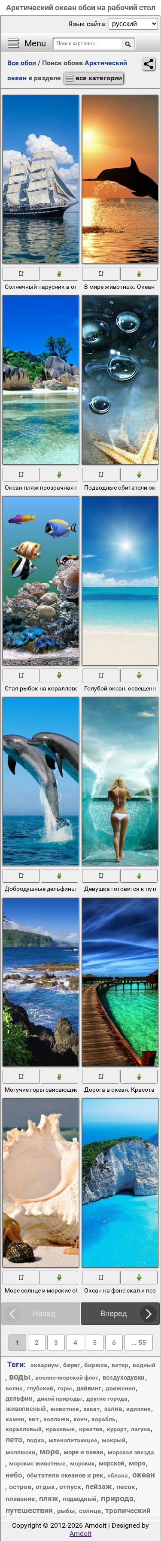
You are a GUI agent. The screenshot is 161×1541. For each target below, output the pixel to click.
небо (14, 1475)
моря (137, 1463)
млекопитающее (73, 1440)
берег (71, 1365)
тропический (128, 1510)
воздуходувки (124, 1377)
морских (82, 1463)
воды (20, 1376)
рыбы (66, 1511)
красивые (60, 1429)
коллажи (56, 1419)
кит (33, 1419)
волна (14, 1388)
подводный (80, 1499)
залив (113, 1409)
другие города (107, 1398)
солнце (90, 1511)
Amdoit (80, 1533)
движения (120, 1388)
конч (80, 1419)
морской (112, 1463)
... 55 (138, 1342)
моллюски (20, 1452)
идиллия (138, 1408)
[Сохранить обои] (60, 273)
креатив (91, 1429)
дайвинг (88, 1388)
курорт (117, 1429)
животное (64, 1408)
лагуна (140, 1429)
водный (144, 1365)
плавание (20, 1499)
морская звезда (131, 1452)
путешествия (29, 1510)
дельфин (19, 1398)
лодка (35, 1440)
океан (143, 1475)
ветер (120, 1365)
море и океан (83, 1452)
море (49, 1451)
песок (125, 1487)
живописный (26, 1409)
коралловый (24, 1429)
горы (65, 1388)
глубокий (40, 1388)
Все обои (21, 63)
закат (91, 1408)
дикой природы (59, 1398)
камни (15, 1419)
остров (20, 1487)
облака (117, 1475)
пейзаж (98, 1486)
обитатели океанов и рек (65, 1475)
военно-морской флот (66, 1377)
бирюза (95, 1365)
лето (14, 1439)
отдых (45, 1487)
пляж (48, 1498)
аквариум (44, 1365)
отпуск (70, 1487)
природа (117, 1498)
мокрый (113, 1440)
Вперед (113, 1313)
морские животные (37, 1463)
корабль (103, 1419)
